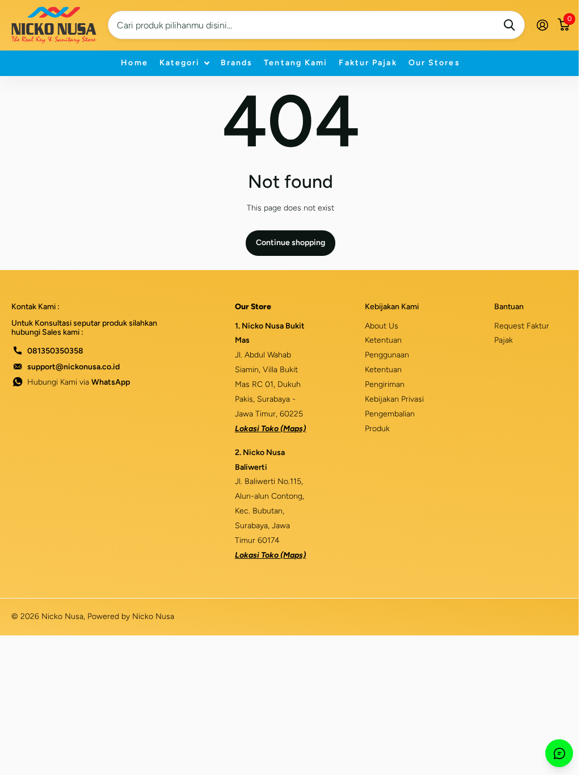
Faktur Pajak (368, 63)
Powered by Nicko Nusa (130, 616)
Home (134, 63)
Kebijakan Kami (392, 306)
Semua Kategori (184, 63)
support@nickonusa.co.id (73, 367)
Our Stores (434, 63)
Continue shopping (290, 242)
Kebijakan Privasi (394, 399)
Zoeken (509, 25)
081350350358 (55, 351)
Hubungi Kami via (78, 382)
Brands (237, 63)
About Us (381, 326)
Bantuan (509, 306)
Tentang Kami (295, 63)
